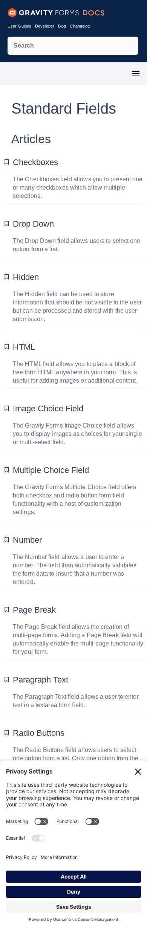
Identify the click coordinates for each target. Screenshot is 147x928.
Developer (44, 26)
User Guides (19, 26)
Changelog (80, 26)
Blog (62, 26)
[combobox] (73, 46)
